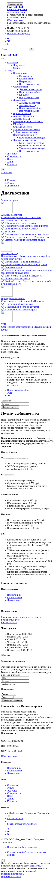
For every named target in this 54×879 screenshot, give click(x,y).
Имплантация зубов (29, 92)
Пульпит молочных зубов (32, 145)
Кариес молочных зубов (31, 143)
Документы (19, 65)
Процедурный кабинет (31, 108)
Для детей (12, 153)
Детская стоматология (30, 89)
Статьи (16, 68)
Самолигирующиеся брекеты (28, 121)
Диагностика (20, 100)
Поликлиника (20, 73)
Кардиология (26, 78)
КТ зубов (24, 94)
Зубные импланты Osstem (26, 129)
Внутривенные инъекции (32, 137)
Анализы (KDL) (27, 105)
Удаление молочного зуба (32, 148)
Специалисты (14, 156)
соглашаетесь (34, 865)
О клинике (12, 62)
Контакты (12, 164)
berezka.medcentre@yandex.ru (22, 824)
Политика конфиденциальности (23, 847)
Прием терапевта (22, 113)
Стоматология (20, 86)
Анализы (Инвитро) (29, 102)
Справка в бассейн (22, 127)
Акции (10, 161)
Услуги (10, 70)
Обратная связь (9, 756)
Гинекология (25, 76)
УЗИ (9, 393)
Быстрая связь (15, 4)
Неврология (25, 81)
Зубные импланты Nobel (25, 132)
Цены (10, 159)
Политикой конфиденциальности (18, 872)
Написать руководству (18, 33)
